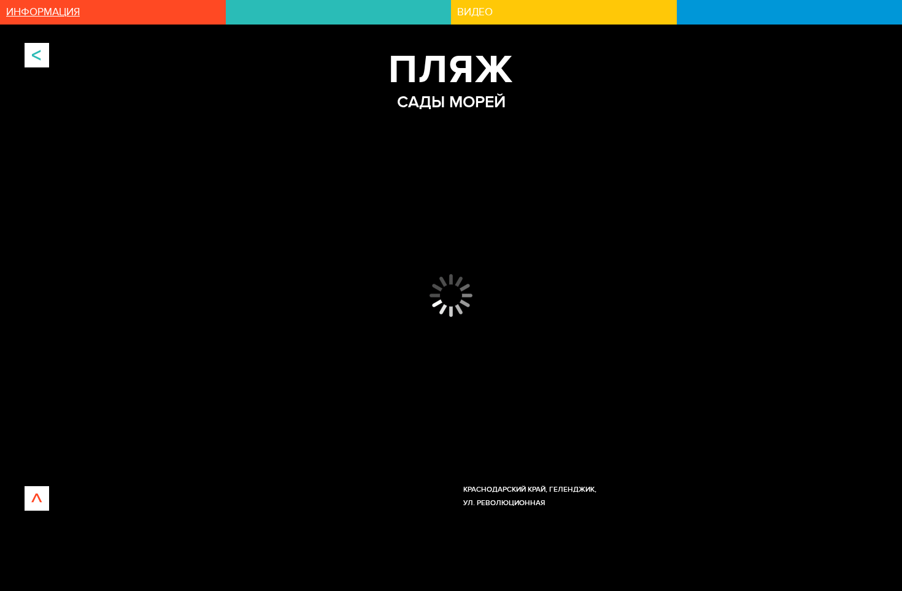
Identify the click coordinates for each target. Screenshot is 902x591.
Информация (43, 12)
